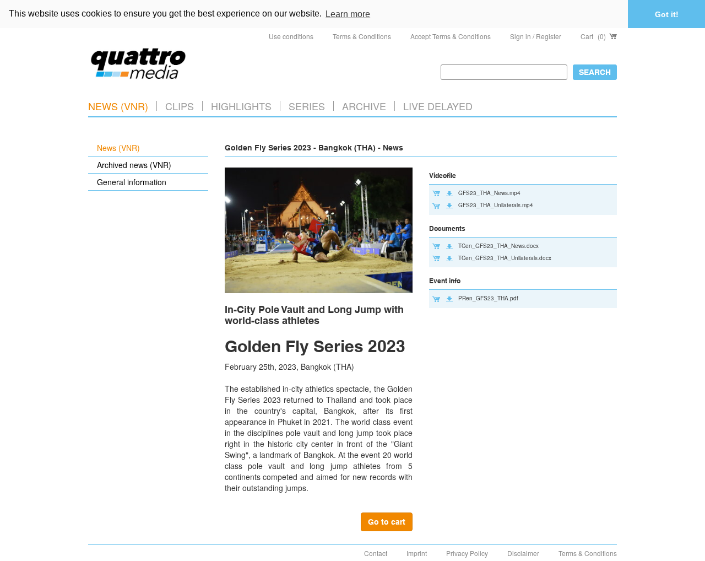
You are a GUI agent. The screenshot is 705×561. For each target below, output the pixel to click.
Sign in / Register (535, 36)
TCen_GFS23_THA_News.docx (498, 246)
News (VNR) (118, 106)
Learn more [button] (348, 14)
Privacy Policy (467, 553)
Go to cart (386, 521)
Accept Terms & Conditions (450, 36)
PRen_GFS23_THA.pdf (488, 298)
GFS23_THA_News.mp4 (489, 193)
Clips (179, 106)
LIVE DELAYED (438, 106)
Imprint (416, 553)
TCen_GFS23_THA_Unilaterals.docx (504, 258)
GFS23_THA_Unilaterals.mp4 (495, 205)
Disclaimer (523, 553)
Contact (375, 553)
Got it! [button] (667, 14)
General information (131, 181)
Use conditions (291, 36)
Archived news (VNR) (134, 164)
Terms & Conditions (362, 36)
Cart (593, 36)
